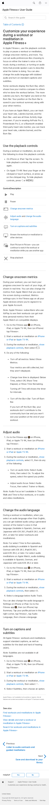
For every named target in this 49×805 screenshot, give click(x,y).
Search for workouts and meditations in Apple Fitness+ (21, 729)
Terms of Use (18, 800)
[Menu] (46, 3)
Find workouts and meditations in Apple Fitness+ (22, 714)
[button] (34, 3)
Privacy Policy (6, 800)
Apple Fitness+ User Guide (17, 9)
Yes (18, 775)
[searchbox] (24, 18)
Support (11, 782)
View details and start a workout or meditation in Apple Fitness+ (19, 721)
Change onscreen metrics (21, 208)
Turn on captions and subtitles (23, 226)
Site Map (42, 800)
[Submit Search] (5, 17)
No (33, 775)
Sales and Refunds (31, 800)
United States (6, 794)
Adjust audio (15, 216)
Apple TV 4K (22, 339)
